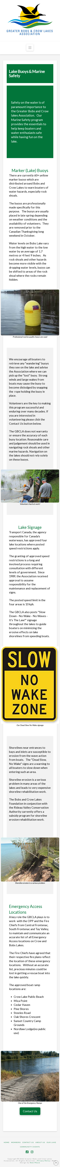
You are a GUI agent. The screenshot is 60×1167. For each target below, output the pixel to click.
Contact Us (28, 1142)
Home (6, 1142)
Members (16, 1142)
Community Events (30, 1147)
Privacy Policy (43, 1161)
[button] (30, 47)
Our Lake (51, 1142)
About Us (40, 1142)
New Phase (35, 1162)
